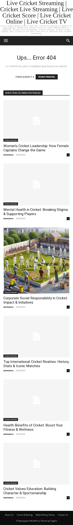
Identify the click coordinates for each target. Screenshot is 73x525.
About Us (9, 514)
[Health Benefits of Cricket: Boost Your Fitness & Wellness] (36, 400)
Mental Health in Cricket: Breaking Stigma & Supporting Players (35, 212)
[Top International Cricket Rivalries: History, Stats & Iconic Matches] (36, 336)
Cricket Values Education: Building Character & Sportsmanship (29, 491)
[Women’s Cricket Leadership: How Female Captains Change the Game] (36, 121)
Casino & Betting (25, 514)
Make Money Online (45, 514)
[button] (5, 40)
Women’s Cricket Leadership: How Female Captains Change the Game (36, 148)
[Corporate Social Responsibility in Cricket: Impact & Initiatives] (36, 260)
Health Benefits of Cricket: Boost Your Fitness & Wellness (33, 427)
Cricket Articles (10, 140)
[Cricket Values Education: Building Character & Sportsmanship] (36, 464)
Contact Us (63, 514)
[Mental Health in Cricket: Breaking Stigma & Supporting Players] (36, 184)
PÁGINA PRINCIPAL (46, 77)
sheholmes (8, 154)
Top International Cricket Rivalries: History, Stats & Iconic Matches (36, 364)
